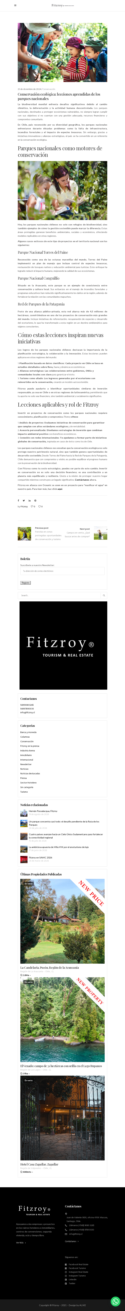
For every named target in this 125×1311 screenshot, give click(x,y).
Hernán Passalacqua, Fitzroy (43, 811)
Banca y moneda (28, 732)
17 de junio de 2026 (38, 850)
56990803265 (27, 705)
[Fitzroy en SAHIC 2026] (24, 859)
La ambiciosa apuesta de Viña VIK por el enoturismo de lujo (59, 847)
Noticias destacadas (30, 774)
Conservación (48, 89)
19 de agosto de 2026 (39, 814)
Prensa (23, 778)
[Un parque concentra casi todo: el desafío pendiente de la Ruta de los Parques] (24, 823)
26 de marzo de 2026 (39, 861)
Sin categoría (26, 787)
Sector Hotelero (28, 783)
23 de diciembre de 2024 (29, 89)
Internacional (26, 760)
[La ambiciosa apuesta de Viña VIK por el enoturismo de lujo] (24, 849)
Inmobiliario (26, 755)
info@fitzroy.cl (27, 713)
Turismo (24, 792)
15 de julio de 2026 (37, 841)
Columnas (25, 737)
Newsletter (25, 764)
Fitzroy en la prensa (29, 746)
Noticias (24, 769)
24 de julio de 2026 (38, 828)
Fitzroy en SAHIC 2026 (40, 857)
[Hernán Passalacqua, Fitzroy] (24, 813)
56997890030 (27, 709)
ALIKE (82, 1305)
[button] (115, 1301)
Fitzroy (24, 507)
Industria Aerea (27, 751)
